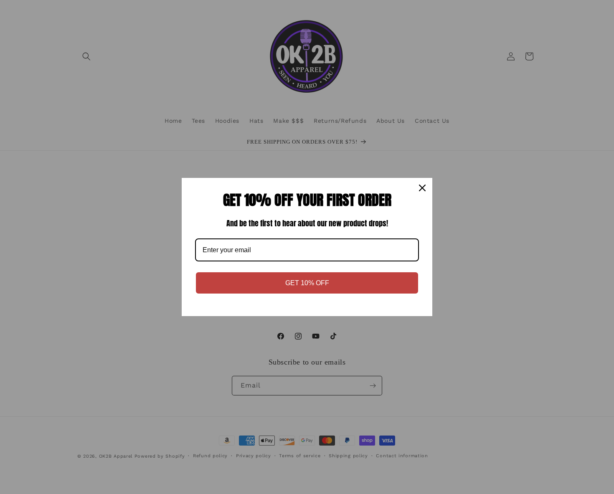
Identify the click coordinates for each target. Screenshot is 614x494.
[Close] (422, 188)
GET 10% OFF (307, 282)
